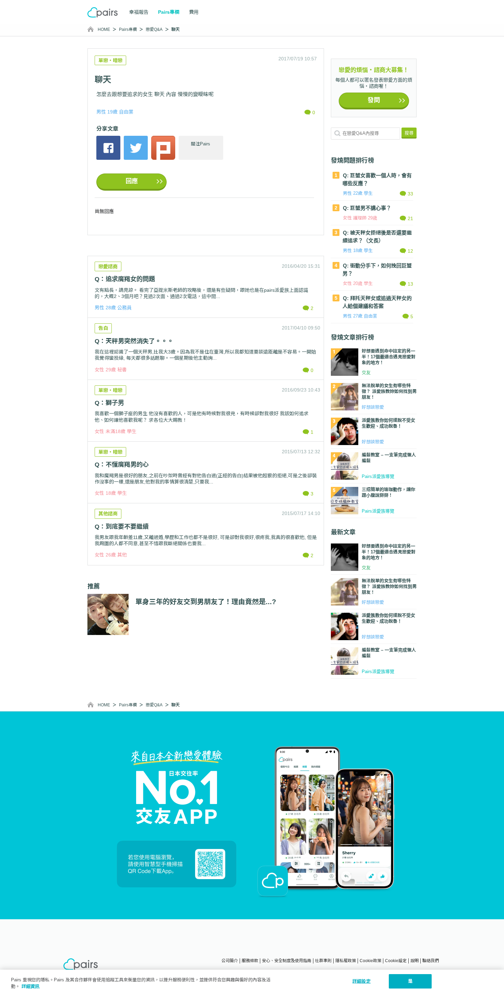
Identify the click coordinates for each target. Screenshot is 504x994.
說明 (414, 960)
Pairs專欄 (128, 29)
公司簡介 (229, 960)
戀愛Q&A (154, 29)
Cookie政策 (370, 960)
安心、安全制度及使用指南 (286, 960)
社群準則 (323, 960)
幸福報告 (138, 12)
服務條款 (250, 960)
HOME (104, 29)
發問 (374, 100)
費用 (194, 12)
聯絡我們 (430, 960)
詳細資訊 (30, 986)
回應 (131, 181)
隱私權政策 (345, 960)
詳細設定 (361, 981)
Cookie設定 (396, 960)
